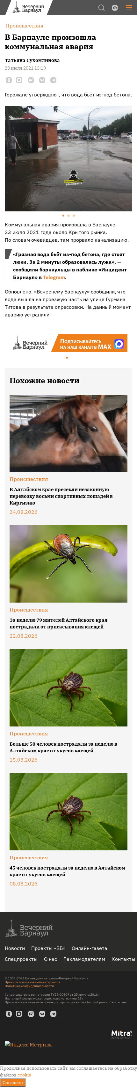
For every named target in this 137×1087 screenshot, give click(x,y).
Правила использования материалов (33, 982)
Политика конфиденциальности (29, 986)
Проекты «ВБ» (48, 948)
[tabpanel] (68, 158)
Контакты (123, 959)
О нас (50, 959)
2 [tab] (68, 216)
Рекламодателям (84, 959)
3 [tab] (74, 216)
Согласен (13, 1082)
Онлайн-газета (89, 948)
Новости (15, 948)
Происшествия (29, 479)
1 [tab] (63, 216)
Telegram (54, 277)
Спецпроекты (21, 959)
